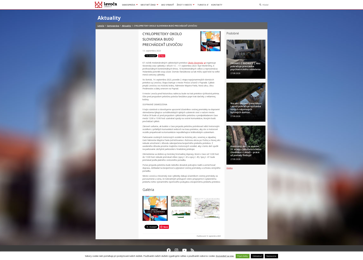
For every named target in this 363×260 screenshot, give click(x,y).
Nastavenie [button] (271, 256)
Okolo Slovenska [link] (195, 62)
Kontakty (216, 4)
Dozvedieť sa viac (225, 255)
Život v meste (184, 4)
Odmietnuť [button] (257, 256)
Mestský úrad (148, 4)
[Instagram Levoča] (176, 250)
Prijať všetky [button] (242, 256)
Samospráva (128, 4)
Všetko (229, 168)
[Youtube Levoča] (184, 250)
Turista (201, 4)
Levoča (106, 4)
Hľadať (265, 4)
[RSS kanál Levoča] (192, 250)
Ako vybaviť (167, 4)
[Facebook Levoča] (169, 250)
